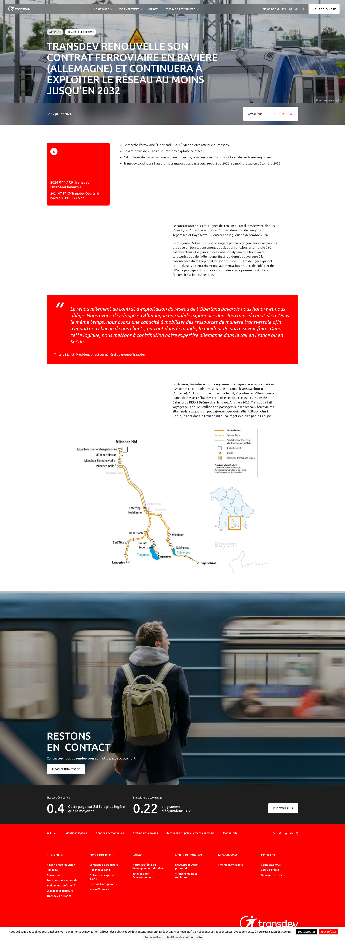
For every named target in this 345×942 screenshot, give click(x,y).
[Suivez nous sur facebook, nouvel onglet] (280, 833)
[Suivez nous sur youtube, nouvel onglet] (291, 833)
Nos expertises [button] (128, 9)
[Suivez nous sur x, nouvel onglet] (274, 833)
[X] (291, 113)
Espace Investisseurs (60, 890)
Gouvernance (55, 875)
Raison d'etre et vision (61, 864)
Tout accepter (306, 931)
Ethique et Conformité (61, 885)
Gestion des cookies (145, 832)
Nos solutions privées (103, 884)
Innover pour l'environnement (142, 875)
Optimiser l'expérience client (103, 876)
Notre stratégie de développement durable (147, 866)
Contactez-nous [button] (271, 864)
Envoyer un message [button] (66, 769)
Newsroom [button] (271, 9)
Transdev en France (59, 895)
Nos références (99, 889)
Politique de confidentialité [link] (184, 937)
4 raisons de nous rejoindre (186, 875)
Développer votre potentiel (186, 866)
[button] (290, 9)
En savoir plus (283, 808)
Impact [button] (153, 9)
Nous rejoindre (324, 9)
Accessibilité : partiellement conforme (190, 832)
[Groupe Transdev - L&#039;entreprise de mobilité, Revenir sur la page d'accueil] (19, 9)
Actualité (55, 32)
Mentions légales (76, 832)
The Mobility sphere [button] (180, 9)
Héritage (52, 869)
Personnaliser (153, 937)
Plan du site (230, 832)
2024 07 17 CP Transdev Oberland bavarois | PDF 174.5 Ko (74, 190)
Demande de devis (272, 875)
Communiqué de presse (81, 32)
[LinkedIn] (283, 113)
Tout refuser (328, 931)
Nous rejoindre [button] (189, 855)
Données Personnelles (110, 832)
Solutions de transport (103, 864)
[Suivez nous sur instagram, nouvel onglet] (297, 833)
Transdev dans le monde (62, 880)
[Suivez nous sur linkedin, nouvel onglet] (286, 833)
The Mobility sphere (230, 864)
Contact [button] (268, 855)
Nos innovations (99, 869)
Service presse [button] (270, 869)
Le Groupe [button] (101, 9)
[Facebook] (275, 113)
